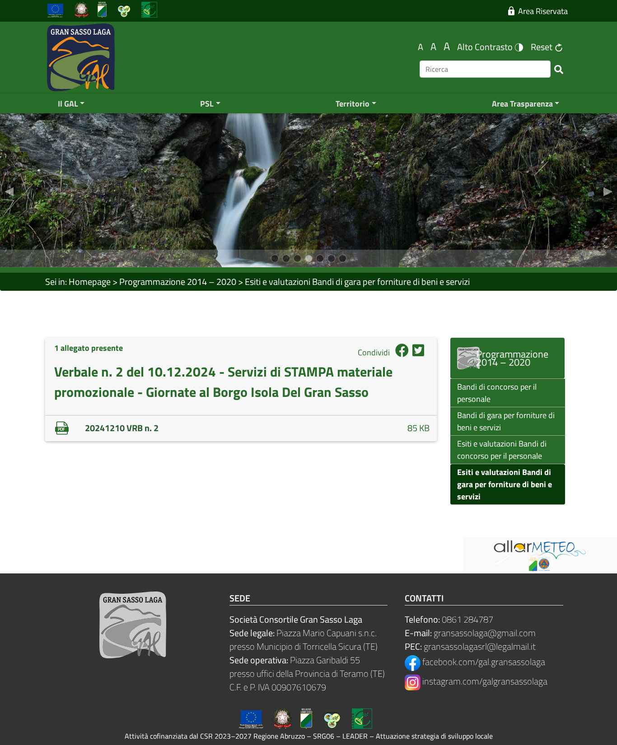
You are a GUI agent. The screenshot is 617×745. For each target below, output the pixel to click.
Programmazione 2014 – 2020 (177, 282)
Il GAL (68, 104)
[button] (9, 190)
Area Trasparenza (522, 104)
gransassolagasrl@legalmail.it (480, 646)
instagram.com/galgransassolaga (484, 681)
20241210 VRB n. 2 (122, 428)
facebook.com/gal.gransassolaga (483, 662)
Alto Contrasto (485, 47)
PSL (207, 104)
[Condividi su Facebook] (402, 352)
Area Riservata (541, 11)
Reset (542, 47)
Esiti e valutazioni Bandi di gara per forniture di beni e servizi (357, 282)
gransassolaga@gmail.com (485, 633)
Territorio (352, 104)
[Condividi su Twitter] (418, 352)
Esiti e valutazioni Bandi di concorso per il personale (502, 450)
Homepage (90, 282)
